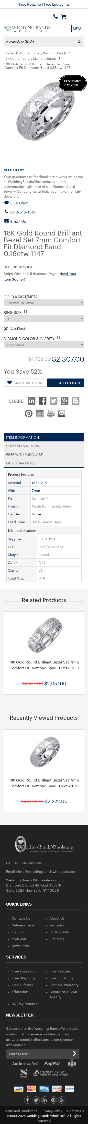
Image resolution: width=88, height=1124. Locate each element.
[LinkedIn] (44, 1101)
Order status (59, 931)
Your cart (19, 938)
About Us (57, 918)
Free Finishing (61, 977)
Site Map (56, 938)
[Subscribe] (74, 1054)
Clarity (13, 570)
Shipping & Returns (24, 444)
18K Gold (39, 482)
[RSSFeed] (62, 1101)
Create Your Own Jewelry (63, 994)
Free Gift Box (22, 984)
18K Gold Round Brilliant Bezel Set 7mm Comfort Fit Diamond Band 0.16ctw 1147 (44, 782)
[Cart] (63, 16)
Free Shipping (23, 977)
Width (13, 490)
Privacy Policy (52, 1110)
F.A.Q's (17, 931)
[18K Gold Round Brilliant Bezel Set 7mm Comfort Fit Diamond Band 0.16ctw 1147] (44, 753)
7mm (36, 490)
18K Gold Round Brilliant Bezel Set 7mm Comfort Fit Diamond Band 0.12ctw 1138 (44, 664)
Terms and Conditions (20, 1110)
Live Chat (18, 202)
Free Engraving (24, 971)
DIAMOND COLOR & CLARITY (29, 338)
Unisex (37, 513)
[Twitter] (36, 1101)
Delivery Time (23, 925)
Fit (10, 498)
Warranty (56, 925)
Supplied (15, 538)
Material (14, 482)
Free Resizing (60, 971)
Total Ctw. (16, 578)
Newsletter (20, 945)
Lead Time (16, 521)
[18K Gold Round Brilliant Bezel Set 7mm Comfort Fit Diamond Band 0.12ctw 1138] (44, 635)
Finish (13, 506)
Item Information (22, 436)
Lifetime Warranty (64, 984)
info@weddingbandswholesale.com (47, 871)
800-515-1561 (22, 211)
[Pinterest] (53, 1101)
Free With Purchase (24, 453)
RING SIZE (13, 312)
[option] (44, 652)
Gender (14, 513)
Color (12, 562)
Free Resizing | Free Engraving (44, 4)
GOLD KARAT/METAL (22, 296)
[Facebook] (27, 1101)
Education (20, 991)
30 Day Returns (24, 1003)
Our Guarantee (20, 462)
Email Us (17, 221)
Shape (13, 554)
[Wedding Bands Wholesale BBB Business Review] (72, 1063)
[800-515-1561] (55, 16)
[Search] (79, 42)
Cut (10, 546)
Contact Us (21, 918)
